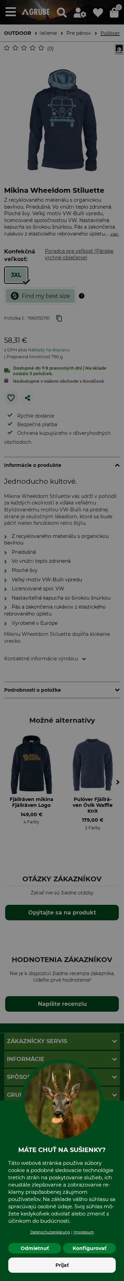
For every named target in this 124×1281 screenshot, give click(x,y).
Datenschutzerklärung (50, 1232)
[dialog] (62, 640)
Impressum (84, 1232)
